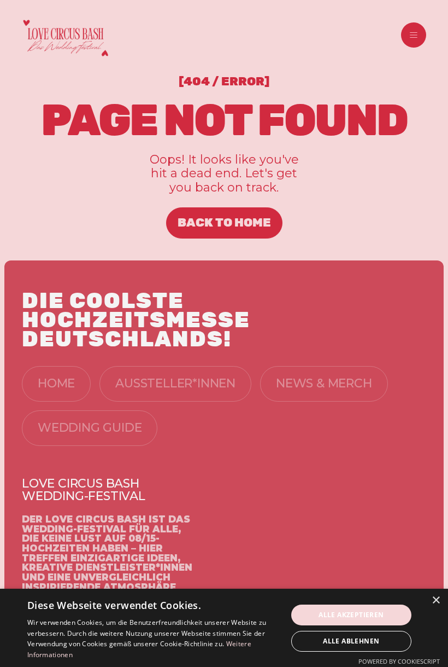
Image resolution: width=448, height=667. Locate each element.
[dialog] (224, 628)
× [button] (436, 600)
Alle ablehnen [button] (351, 641)
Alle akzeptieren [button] (351, 614)
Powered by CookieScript (399, 661)
